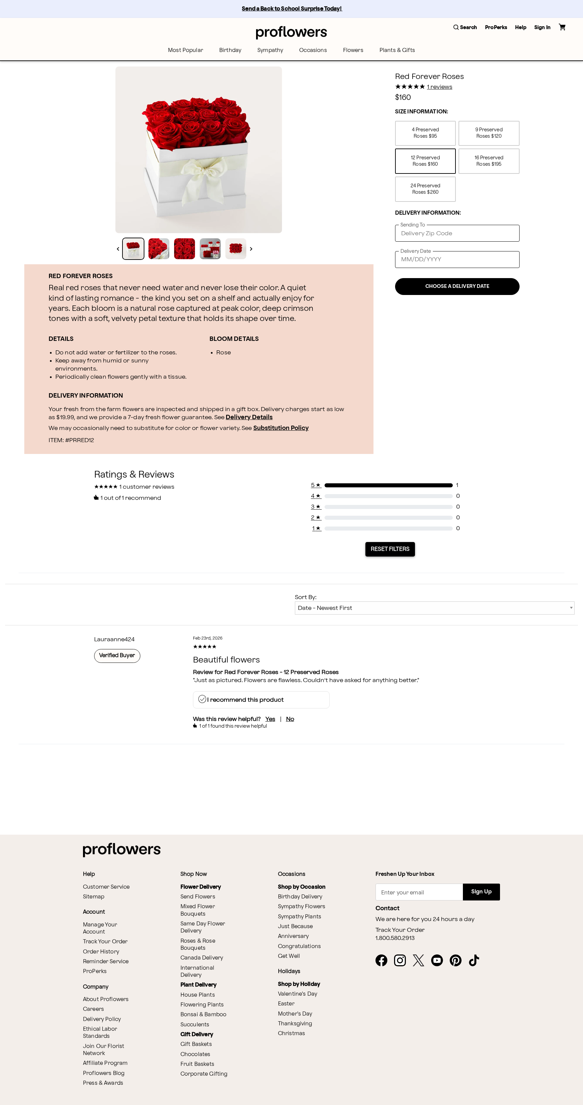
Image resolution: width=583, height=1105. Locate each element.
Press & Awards (103, 1083)
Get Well (289, 956)
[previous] (117, 249)
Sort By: (305, 597)
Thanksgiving (295, 1023)
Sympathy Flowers (301, 906)
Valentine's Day (297, 994)
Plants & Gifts (397, 50)
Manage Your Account (100, 928)
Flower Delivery (201, 887)
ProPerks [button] (496, 27)
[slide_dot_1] (159, 249)
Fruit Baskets (197, 1064)
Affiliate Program (105, 1063)
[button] (465, 28)
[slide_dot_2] (184, 249)
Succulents (195, 1024)
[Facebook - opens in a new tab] (384, 960)
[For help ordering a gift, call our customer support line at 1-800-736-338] (291, 32)
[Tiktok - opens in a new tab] (476, 960)
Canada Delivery (202, 958)
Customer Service (106, 887)
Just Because (295, 926)
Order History (101, 951)
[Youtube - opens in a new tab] (439, 960)
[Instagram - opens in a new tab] (402, 960)
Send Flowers (198, 896)
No (290, 719)
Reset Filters (390, 549)
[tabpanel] (198, 149)
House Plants (198, 995)
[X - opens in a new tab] (421, 960)
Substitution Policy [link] (281, 428)
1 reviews (439, 87)
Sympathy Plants (299, 916)
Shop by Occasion (302, 887)
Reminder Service (106, 961)
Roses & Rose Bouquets (198, 945)
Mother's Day (295, 1014)
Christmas (291, 1033)
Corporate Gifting (204, 1074)
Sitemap (93, 896)
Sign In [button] (542, 27)
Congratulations (299, 946)
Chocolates (196, 1054)
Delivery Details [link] (249, 417)
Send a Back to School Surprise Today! (292, 8)
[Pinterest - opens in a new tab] (458, 960)
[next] (251, 249)
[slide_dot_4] (236, 249)
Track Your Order (105, 941)
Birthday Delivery (300, 896)
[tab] (198, 149)
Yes (270, 719)
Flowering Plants (202, 1004)
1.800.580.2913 (395, 938)
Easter (286, 1003)
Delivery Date (415, 251)
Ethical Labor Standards (100, 1033)
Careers (93, 1009)
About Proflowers (106, 999)
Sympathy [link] (270, 50)
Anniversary (293, 936)
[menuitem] (185, 50)
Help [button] (520, 27)
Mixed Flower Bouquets (198, 910)
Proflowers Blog (103, 1073)
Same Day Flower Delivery (203, 927)
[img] (198, 149)
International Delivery (197, 972)
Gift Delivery (197, 1034)
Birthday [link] (230, 50)
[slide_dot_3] (210, 249)
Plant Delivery (199, 985)
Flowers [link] (353, 50)
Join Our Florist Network (103, 1050)
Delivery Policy (102, 1019)
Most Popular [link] (185, 50)
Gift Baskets (196, 1044)
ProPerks (95, 971)
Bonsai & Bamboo (203, 1014)
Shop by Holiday (299, 984)
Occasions (313, 50)
